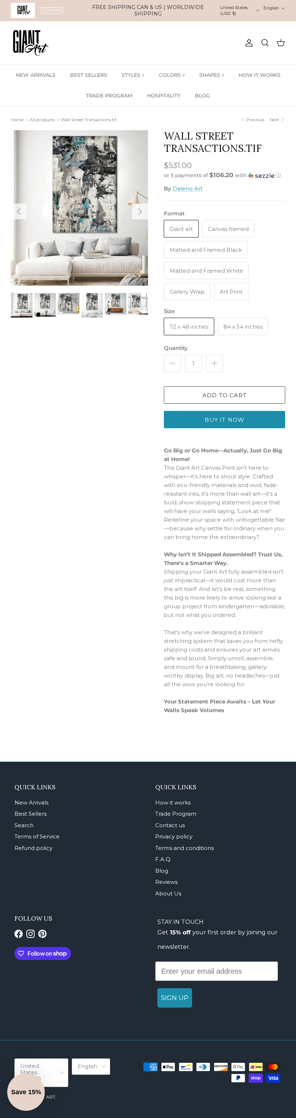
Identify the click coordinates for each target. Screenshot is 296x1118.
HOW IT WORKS (259, 75)
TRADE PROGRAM (109, 95)
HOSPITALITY (163, 95)
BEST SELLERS (88, 75)
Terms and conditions (184, 848)
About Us (168, 893)
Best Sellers (30, 813)
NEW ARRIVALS (36, 75)
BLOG (202, 95)
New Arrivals (31, 802)
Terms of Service (37, 836)
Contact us (170, 825)
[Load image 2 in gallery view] (79, 208)
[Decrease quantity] (172, 363)
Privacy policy (173, 836)
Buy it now (225, 419)
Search (24, 825)
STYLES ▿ (133, 75)
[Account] (247, 43)
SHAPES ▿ (211, 75)
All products (42, 119)
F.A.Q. (163, 859)
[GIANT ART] (31, 43)
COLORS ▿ (172, 75)
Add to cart (225, 395)
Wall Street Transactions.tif (88, 119)
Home (17, 119)
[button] (222, 175)
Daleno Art (188, 188)
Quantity (176, 348)
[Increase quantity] (214, 363)
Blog (161, 870)
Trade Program (175, 813)
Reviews (166, 881)
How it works (173, 802)
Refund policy (33, 848)
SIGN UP (174, 998)
